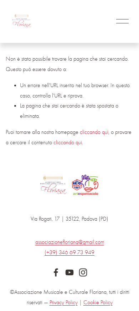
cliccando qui (94, 132)
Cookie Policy (98, 302)
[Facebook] (56, 272)
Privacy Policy (64, 302)
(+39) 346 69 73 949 (69, 252)
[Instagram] (83, 272)
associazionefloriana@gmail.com (69, 242)
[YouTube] (69, 272)
